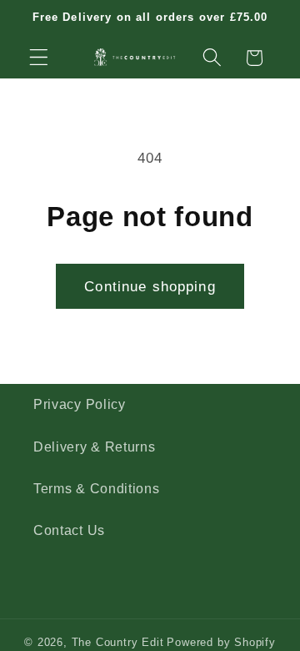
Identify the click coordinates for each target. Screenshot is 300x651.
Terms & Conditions (96, 488)
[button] (39, 58)
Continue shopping (150, 286)
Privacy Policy (79, 403)
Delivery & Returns (94, 446)
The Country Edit (118, 642)
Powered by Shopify (221, 642)
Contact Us (69, 529)
